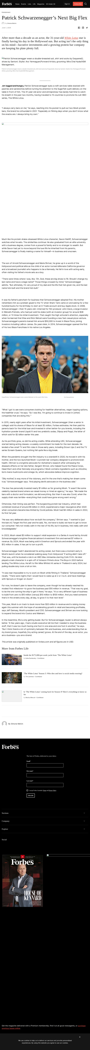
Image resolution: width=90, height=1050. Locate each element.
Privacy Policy (52, 790)
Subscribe (78, 4)
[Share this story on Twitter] (87, 27)
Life (34, 4)
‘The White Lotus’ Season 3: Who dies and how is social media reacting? (53, 673)
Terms (44, 790)
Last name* (30, 781)
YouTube (20, 844)
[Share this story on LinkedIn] (83, 27)
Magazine (40, 4)
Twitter (16, 844)
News (17, 4)
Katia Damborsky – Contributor (35, 658)
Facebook (3, 844)
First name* (30, 771)
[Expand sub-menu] (84, 813)
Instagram (12, 844)
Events (23, 4)
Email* (29, 761)
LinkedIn (7, 844)
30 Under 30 (50, 4)
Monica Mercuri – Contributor (34, 697)
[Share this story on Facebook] (79, 27)
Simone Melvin (11, 23)
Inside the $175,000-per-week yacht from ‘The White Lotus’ (48, 655)
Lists (29, 4)
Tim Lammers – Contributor (34, 676)
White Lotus (71, 37)
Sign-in (67, 4)
